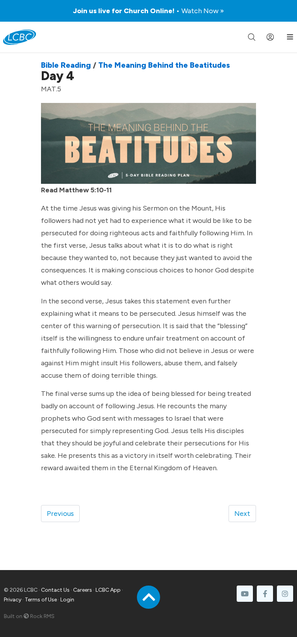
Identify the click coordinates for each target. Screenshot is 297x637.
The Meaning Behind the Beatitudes (164, 65)
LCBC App (108, 590)
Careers (82, 590)
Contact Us (55, 590)
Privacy (12, 599)
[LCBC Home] (19, 37)
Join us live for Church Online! (148, 11)
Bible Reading (66, 65)
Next (242, 513)
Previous (60, 513)
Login (67, 599)
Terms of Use (41, 599)
